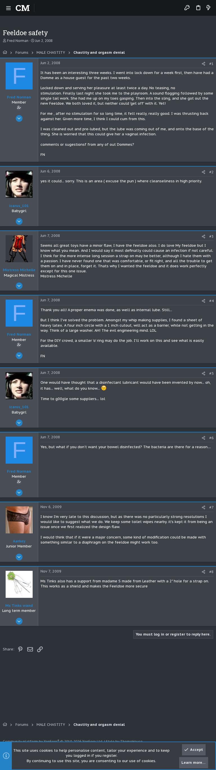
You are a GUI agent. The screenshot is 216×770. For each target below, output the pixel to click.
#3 (211, 236)
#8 (211, 571)
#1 (211, 63)
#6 (211, 437)
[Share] (203, 63)
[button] (8, 7)
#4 (211, 300)
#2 (211, 172)
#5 (211, 373)
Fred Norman (17, 41)
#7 (211, 507)
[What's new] (208, 8)
